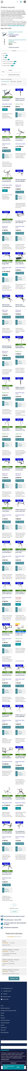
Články (2, 1015)
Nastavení (13, 1063)
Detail (4, 109)
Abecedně (3, 84)
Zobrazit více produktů (14, 47)
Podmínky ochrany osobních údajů (8, 1010)
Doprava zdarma (8, 65)
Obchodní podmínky (5, 1008)
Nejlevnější (13, 81)
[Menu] (24, 1)
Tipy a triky (3, 1030)
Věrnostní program (5, 1022)
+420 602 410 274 (7, 991)
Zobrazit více (14, 978)
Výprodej (6, 59)
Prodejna (3, 1017)
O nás (2, 1005)
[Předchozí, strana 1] (14, 905)
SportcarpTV (6, 999)
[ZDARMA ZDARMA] (7, 92)
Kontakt (2, 1025)
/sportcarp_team (7, 996)
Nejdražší (19, 81)
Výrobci (2, 1013)
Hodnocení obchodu (14, 933)
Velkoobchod (4, 1027)
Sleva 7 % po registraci (9, 61)
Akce (5, 55)
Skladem (5, 53)
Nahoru (15, 911)
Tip (4, 57)
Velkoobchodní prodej (9, 63)
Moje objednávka (5, 1032)
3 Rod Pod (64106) (19, 661)
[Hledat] (17, 1)
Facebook (5, 993)
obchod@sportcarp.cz (8, 988)
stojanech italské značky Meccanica (16, 25)
